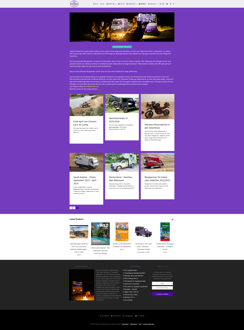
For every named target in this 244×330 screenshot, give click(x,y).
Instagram (129, 316)
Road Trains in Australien (131, 284)
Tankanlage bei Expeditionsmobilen (134, 273)
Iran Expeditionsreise (130, 270)
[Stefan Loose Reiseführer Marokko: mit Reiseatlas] (122, 231)
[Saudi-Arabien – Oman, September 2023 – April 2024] (86, 162)
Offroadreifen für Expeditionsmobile (134, 281)
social (102, 4)
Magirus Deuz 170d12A (131, 292)
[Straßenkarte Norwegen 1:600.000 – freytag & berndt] (165, 231)
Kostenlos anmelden (162, 294)
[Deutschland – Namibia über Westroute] (122, 162)
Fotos (122, 4)
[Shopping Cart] (170, 4)
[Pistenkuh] (74, 3)
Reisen (142, 4)
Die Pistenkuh (128, 300)
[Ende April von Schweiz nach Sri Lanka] (86, 105)
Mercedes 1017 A (129, 297)
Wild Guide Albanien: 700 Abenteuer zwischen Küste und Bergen (100, 250)
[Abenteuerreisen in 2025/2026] (122, 103)
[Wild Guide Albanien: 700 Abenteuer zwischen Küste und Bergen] (100, 233)
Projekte (153, 4)
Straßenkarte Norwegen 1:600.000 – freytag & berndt (165, 246)
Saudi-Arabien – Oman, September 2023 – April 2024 (84, 180)
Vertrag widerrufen (148, 324)
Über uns (111, 4)
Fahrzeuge (132, 4)
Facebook (105, 316)
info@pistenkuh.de (92, 86)
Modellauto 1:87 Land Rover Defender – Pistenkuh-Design (143, 246)
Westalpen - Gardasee (130, 289)
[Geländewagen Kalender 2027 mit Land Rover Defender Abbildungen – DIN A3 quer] (79, 231)
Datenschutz (133, 324)
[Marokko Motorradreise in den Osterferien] (157, 106)
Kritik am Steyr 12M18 (131, 294)
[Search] (173, 4)
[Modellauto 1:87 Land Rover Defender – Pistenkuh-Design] (143, 231)
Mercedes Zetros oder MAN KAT (133, 275)
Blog (96, 4)
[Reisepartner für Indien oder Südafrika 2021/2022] (157, 162)
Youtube (140, 316)
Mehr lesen (78, 138)
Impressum (125, 324)
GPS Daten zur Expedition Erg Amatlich (136, 286)
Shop (163, 4)
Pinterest (117, 316)
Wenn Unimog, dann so (131, 278)
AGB (140, 324)
